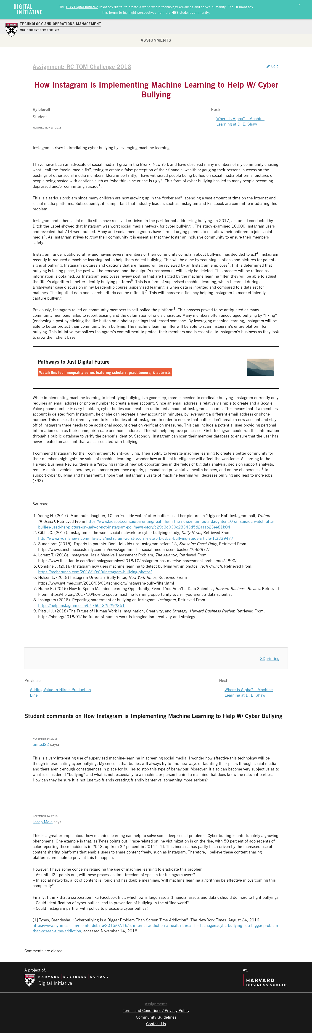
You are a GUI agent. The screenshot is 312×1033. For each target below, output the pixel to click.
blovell (44, 109)
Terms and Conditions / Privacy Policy (156, 1010)
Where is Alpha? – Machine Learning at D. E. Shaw (240, 121)
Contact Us (156, 1023)
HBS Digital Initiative (82, 7)
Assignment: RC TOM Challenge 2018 (82, 66)
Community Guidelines (156, 1017)
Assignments (156, 40)
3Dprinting (269, 658)
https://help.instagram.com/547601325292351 (81, 605)
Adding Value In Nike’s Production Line (60, 692)
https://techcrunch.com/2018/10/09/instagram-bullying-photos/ (95, 571)
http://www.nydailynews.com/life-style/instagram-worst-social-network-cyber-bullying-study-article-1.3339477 (135, 538)
